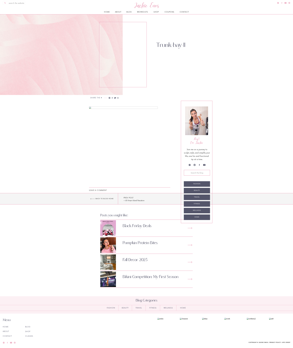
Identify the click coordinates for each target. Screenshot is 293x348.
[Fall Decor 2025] (190, 262)
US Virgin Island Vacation (134, 200)
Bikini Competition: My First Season (150, 277)
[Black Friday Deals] (190, 228)
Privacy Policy (275, 342)
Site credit (286, 342)
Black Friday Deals (137, 226)
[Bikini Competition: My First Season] (190, 279)
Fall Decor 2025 (135, 260)
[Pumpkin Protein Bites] (190, 245)
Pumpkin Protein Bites (140, 243)
